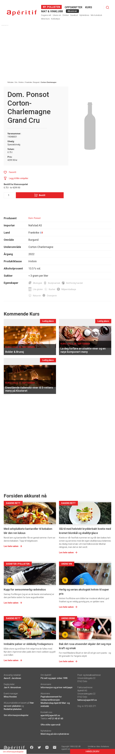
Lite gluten (38, 289)
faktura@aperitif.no (87, 700)
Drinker (66, 15)
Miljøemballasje (68, 289)
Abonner (72, 11)
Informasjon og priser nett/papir (57, 687)
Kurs (88, 7)
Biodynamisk (54, 283)
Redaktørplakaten (13, 709)
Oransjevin (52, 295)
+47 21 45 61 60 (55, 718)
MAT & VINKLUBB (52, 11)
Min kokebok (96, 15)
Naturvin (37, 295)
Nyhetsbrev (84, 15)
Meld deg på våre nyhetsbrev (55, 734)
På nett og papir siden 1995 (54, 678)
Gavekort (74, 15)
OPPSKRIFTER (73, 7)
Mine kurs (45, 19)
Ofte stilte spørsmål (50, 724)
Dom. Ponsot (34, 218)
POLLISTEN (53, 7)
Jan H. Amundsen (12, 687)
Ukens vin (57, 15)
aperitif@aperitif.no (50, 715)
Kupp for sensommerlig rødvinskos (25, 589)
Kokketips (55, 19)
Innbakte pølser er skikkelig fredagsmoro (28, 644)
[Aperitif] (22, 13)
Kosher (52, 289)
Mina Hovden (10, 697)
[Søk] (108, 7)
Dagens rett (46, 15)
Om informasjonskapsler (16, 715)
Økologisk (37, 283)
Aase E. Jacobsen (12, 678)
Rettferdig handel (74, 283)
